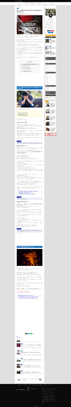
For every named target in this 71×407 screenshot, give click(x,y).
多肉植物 (48, 87)
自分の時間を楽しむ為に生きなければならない (25, 192)
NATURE (32, 4)
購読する (48, 35)
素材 (47, 62)
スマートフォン (47, 393)
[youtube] (53, 30)
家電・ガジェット (49, 65)
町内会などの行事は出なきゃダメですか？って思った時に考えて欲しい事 (28, 296)
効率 (49, 396)
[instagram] (51, 30)
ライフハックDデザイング (21, 389)
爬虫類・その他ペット (49, 90)
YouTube (44, 390)
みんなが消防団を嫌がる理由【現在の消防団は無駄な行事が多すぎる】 (30, 64)
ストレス (43, 393)
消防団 (19, 337)
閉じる (31, 61)
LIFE (25, 4)
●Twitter (28, 390)
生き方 (52, 399)
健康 (45, 396)
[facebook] (27, 333)
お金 (46, 390)
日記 (47, 84)
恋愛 (47, 78)
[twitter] (26, 333)
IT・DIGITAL (45, 4)
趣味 (47, 81)
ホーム (47, 57)
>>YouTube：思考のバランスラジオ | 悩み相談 (23, 292)
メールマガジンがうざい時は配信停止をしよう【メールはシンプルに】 (30, 365)
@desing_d (27, 286)
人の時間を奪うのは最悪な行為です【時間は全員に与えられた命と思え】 (28, 191)
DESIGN (39, 4)
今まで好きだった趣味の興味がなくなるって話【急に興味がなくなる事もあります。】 (52, 105)
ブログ (54, 393)
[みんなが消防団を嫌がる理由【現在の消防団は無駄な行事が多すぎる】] (29, 333)
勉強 (54, 396)
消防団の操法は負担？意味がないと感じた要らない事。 (26, 295)
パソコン (48, 69)
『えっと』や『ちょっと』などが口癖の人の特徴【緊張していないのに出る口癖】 (52, 112)
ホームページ (48, 60)
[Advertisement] (29, 79)
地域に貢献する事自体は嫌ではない (26, 68)
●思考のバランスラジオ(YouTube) (31, 388)
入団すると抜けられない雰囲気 (25, 65)
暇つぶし (48, 399)
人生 (17, 336)
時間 (45, 399)
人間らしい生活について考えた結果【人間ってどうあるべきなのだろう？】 (31, 359)
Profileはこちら (50, 32)
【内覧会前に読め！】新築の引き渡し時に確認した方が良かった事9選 (52, 53)
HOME (19, 4)
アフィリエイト (49, 390)
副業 (47, 396)
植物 (50, 399)
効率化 (51, 396)
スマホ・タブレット (49, 66)
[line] (31, 333)
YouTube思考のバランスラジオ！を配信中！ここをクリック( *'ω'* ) (21, 2)
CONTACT (52, 4)
